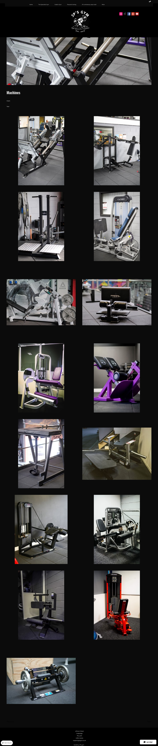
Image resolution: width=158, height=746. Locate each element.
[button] (150, 1)
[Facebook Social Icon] (129, 13)
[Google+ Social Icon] (133, 13)
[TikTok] (125, 13)
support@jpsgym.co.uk (79, 740)
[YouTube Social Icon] (137, 13)
